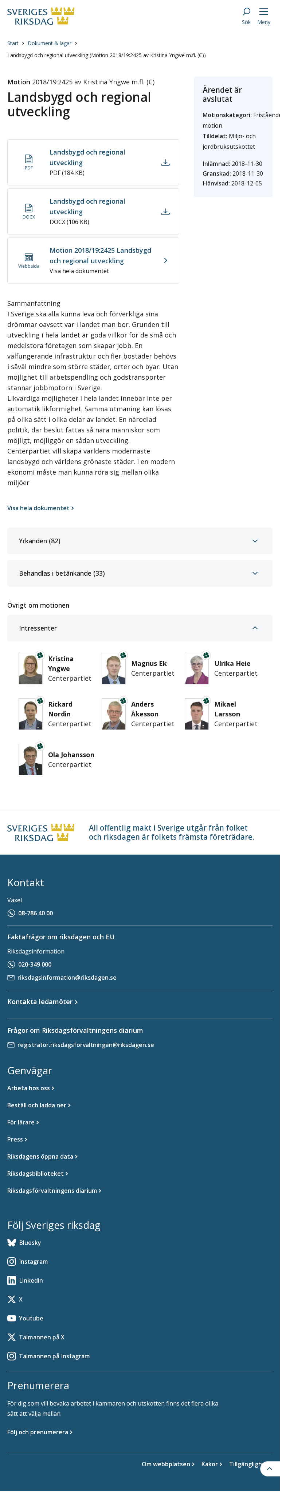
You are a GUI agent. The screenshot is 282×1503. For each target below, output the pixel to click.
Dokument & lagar (49, 43)
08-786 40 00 (35, 913)
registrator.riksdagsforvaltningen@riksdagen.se (85, 1045)
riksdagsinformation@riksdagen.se (67, 978)
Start (13, 43)
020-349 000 (34, 964)
